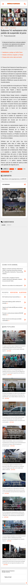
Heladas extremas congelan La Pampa (12, 55)
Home (2, 27)
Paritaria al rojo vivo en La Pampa (13, 199)
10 (4, 549)
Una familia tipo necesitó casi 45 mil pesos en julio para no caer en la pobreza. (13, 506)
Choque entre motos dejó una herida (12, 57)
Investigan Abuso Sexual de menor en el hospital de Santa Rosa (13, 530)
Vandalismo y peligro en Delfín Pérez (12, 52)
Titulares (6, 27)
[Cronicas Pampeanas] (13, 4)
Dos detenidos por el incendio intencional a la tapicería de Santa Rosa (12, 554)
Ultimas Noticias (13, 27)
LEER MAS (9, 350)
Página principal (8, 577)
